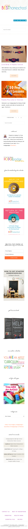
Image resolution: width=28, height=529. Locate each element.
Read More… (13, 145)
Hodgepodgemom (10, 438)
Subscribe (14, 258)
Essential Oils (10, 519)
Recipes (20, 519)
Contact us (6, 511)
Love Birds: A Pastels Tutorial (12, 64)
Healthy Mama (18, 515)
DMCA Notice (16, 526)
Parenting (8, 515)
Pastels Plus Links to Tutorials (12, 100)
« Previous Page (10, 117)
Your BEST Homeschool (14, 6)
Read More (14, 75)
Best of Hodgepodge (19, 511)
